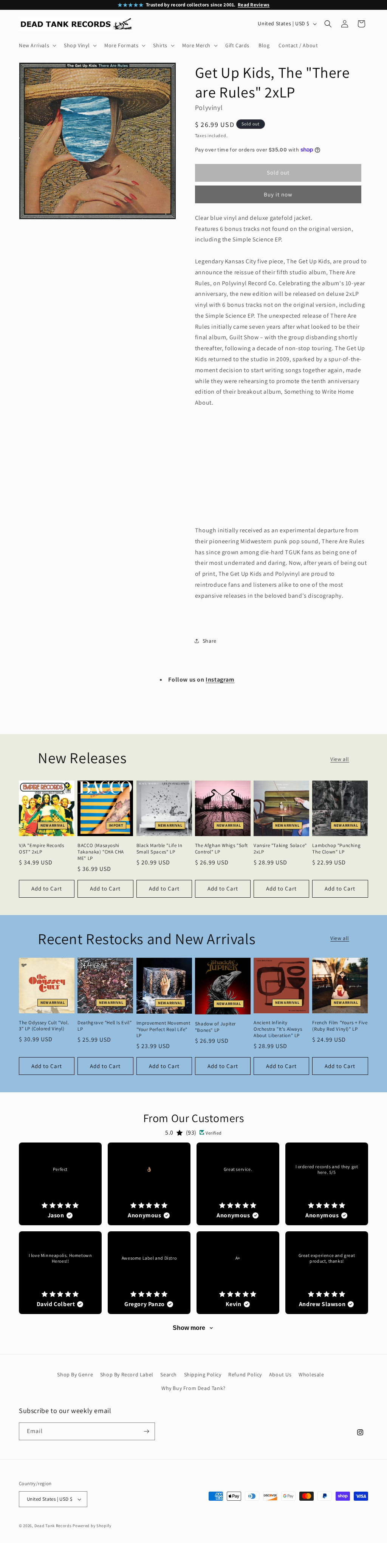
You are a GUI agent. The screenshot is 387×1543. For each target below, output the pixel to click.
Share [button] (210, 640)
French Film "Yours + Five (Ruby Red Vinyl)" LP (339, 1026)
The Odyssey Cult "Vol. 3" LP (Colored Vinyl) (44, 1026)
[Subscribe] (146, 1431)
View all (339, 759)
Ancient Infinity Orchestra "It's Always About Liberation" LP (278, 1029)
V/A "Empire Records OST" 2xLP (41, 849)
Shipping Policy (202, 1374)
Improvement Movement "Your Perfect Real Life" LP (163, 1029)
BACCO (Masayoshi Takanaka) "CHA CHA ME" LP (100, 852)
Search (168, 1374)
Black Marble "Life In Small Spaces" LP (159, 849)
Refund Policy (245, 1374)
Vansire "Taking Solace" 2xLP (280, 849)
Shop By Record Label (126, 1374)
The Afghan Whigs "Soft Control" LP (221, 849)
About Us (280, 1374)
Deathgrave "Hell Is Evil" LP (104, 1026)
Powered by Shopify (92, 1525)
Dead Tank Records (53, 1525)
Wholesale (311, 1374)
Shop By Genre (75, 1374)
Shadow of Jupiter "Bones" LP (215, 1027)
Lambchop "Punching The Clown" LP (336, 849)
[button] (36, 45)
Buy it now (278, 194)
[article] (60, 1184)
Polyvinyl (209, 107)
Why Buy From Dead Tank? (193, 1388)
